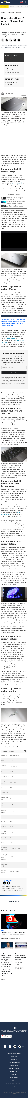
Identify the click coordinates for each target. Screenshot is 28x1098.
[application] (14, 240)
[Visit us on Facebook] (5, 1046)
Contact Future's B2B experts (14, 1083)
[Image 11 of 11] (23, 104)
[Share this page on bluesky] (15, 40)
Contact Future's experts (14, 1053)
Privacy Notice (22, 379)
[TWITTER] (4, 883)
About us (14, 1056)
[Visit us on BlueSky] (19, 1046)
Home (3, 12)
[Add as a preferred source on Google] (6, 1036)
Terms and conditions (14, 1062)
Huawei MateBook (16, 183)
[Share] (2, 40)
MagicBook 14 (11, 338)
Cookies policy (14, 1071)
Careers (14, 1080)
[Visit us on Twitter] (10, 1046)
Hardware (11, 12)
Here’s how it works (20, 47)
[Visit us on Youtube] (14, 1046)
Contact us (14, 1059)
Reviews (24, 95)
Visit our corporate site (20, 1031)
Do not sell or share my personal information (14, 1086)
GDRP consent (14, 1077)
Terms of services (20, 377)
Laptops (18, 12)
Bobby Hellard (10, 93)
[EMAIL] (8, 883)
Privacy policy (14, 1065)
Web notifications (14, 1068)
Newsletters (14, 1074)
